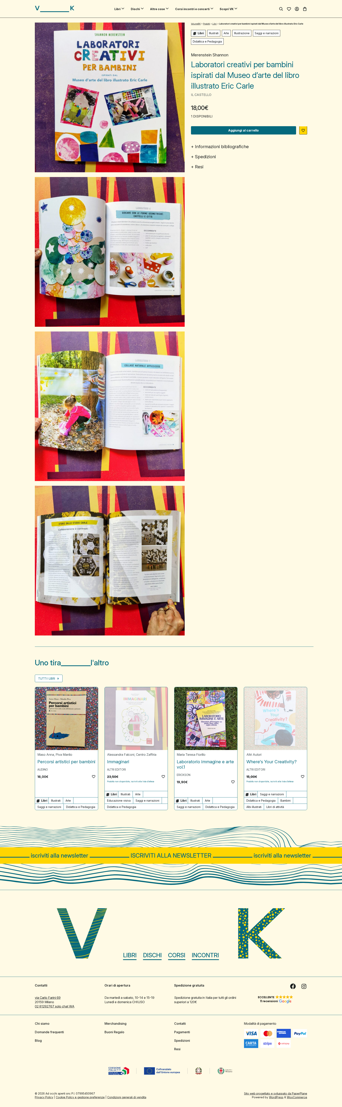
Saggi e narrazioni (266, 33)
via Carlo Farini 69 (48, 998)
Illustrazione (242, 33)
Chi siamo (42, 1024)
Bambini (285, 800)
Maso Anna (45, 755)
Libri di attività (275, 807)
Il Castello (201, 95)
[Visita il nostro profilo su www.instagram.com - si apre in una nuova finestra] (304, 986)
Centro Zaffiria (146, 755)
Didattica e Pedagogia (207, 41)
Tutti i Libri (47, 678)
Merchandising (115, 1024)
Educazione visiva (119, 800)
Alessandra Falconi (120, 755)
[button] (303, 130)
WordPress (276, 1097)
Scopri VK (227, 9)
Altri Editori (116, 769)
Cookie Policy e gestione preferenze (80, 1097)
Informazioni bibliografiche (222, 146)
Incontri (205, 955)
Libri (117, 9)
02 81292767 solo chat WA (54, 1006)
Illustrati (213, 33)
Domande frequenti (49, 1032)
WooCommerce (297, 1097)
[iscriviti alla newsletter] (171, 855)
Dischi (135, 9)
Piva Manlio (64, 755)
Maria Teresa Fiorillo (191, 755)
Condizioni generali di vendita (126, 1097)
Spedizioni (205, 156)
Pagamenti (182, 1032)
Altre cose (157, 9)
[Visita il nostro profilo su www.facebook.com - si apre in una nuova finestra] (293, 986)
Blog (38, 1041)
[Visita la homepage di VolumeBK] (54, 9)
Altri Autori (253, 755)
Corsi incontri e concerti (192, 9)
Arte (226, 33)
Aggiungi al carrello (243, 131)
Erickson (183, 775)
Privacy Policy (44, 1097)
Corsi (176, 955)
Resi (199, 167)
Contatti (180, 1024)
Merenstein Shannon (209, 55)
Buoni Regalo (114, 1032)
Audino (42, 769)
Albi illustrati (253, 807)
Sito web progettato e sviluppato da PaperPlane (275, 1093)
